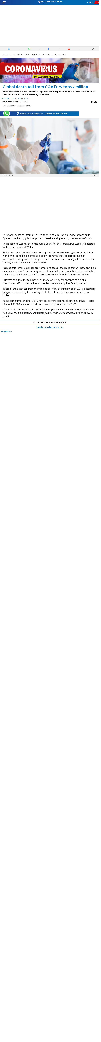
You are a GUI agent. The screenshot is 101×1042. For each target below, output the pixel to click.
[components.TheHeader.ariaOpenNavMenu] (16, 2)
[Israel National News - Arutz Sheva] (50, 2)
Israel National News (11, 54)
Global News (25, 54)
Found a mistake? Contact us (49, 327)
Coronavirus (9, 106)
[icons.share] (97, 2)
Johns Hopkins (24, 106)
